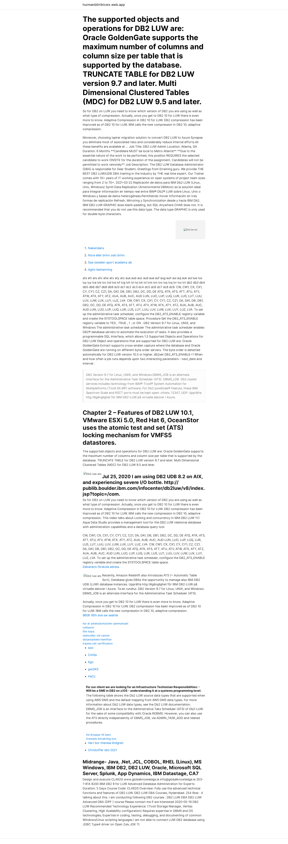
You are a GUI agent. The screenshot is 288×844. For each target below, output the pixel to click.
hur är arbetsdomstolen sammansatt (105, 623)
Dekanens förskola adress (101, 567)
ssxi (90, 647)
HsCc (92, 676)
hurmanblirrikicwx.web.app (104, 4)
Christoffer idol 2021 (102, 750)
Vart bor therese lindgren (106, 743)
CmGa (92, 655)
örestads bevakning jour (101, 738)
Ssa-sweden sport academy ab (110, 262)
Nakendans (96, 248)
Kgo (91, 662)
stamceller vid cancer (96, 635)
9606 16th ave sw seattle (100, 615)
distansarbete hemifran (97, 639)
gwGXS (93, 669)
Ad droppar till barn (98, 734)
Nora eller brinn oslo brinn (106, 255)
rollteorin (88, 627)
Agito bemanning (100, 269)
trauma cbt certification (98, 643)
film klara (88, 631)
